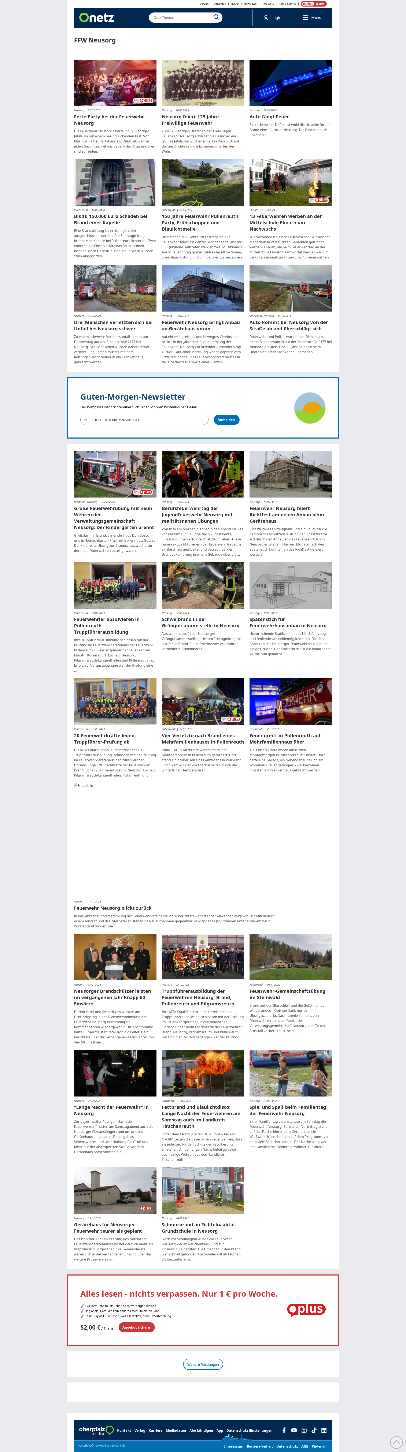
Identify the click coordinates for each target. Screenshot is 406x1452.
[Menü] (304, 17)
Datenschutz (287, 1446)
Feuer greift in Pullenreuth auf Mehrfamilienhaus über (285, 738)
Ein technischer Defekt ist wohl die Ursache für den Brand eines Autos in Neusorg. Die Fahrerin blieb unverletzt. (291, 129)
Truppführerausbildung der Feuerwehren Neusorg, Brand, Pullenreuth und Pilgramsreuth (198, 997)
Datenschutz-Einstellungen (249, 1430)
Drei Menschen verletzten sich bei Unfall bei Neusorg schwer (113, 325)
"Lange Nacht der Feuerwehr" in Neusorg (111, 1110)
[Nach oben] (396, 1442)
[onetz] (96, 18)
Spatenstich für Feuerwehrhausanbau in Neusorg (288, 622)
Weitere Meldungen (203, 1364)
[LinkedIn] (324, 1430)
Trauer (235, 3)
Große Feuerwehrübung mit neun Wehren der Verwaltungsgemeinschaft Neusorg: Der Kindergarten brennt (114, 517)
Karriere (155, 1430)
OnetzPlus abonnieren (313, 4)
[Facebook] (284, 1430)
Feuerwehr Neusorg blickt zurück (113, 908)
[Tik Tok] (314, 1430)
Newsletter (251, 3)
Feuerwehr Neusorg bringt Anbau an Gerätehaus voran (201, 325)
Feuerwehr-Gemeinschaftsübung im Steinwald (287, 994)
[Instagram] (304, 1430)
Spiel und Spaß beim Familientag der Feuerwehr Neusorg (288, 1110)
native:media (117, 1445)
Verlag (139, 1430)
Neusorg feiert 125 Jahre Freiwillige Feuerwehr (190, 119)
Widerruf (319, 1446)
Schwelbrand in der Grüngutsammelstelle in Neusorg (201, 622)
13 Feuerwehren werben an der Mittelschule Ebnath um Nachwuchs (286, 222)
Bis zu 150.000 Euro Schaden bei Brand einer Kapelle (110, 219)
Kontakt (124, 1430)
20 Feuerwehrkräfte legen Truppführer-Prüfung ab (104, 738)
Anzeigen (220, 3)
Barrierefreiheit (260, 1446)
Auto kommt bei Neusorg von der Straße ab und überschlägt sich (289, 325)
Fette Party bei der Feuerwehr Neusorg (109, 119)
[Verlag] (96, 1430)
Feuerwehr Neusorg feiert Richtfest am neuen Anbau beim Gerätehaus (287, 514)
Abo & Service (287, 3)
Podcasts (268, 3)
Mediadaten (176, 1430)
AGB (305, 1446)
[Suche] (217, 17)
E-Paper (205, 3)
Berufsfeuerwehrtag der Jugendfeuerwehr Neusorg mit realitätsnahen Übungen (197, 514)
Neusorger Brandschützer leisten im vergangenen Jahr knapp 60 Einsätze (112, 997)
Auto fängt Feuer (269, 116)
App (220, 1430)
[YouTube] (294, 1430)
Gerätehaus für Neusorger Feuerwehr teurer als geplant (108, 1227)
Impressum (233, 1446)
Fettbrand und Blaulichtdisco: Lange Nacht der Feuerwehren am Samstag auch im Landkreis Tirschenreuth (201, 1116)
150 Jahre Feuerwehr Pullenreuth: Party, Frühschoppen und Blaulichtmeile (201, 222)
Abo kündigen (201, 1430)
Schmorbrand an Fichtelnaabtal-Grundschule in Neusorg (199, 1227)
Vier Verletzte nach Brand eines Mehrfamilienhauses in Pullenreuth (203, 738)
